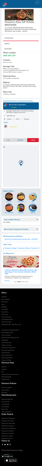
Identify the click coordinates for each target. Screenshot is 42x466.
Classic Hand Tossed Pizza (8, 347)
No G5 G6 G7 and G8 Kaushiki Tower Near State (17, 239)
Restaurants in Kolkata (7, 431)
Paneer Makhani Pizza (7, 332)
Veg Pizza (4, 297)
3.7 (9, 107)
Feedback (4, 369)
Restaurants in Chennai (8, 421)
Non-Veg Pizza (6, 299)
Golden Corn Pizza (6, 345)
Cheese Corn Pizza (6, 322)
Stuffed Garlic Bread (7, 357)
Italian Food (5, 409)
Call (8, 140)
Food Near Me (5, 404)
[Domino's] (21, 4)
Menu (7, 44)
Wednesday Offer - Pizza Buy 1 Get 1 (11, 324)
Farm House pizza (6, 317)
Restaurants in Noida (7, 436)
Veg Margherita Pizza (7, 319)
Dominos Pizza (8, 362)
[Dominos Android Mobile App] (21, 455)
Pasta (3, 304)
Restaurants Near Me (7, 399)
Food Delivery (5, 406)
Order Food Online (7, 411)
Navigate (20, 140)
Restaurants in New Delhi (8, 423)
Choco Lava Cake (6, 335)
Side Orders (5, 302)
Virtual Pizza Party (6, 377)
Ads (3, 372)
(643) (19, 107)
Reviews (8, 49)
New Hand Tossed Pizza (8, 350)
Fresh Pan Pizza (6, 352)
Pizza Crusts (5, 314)
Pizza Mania (5, 309)
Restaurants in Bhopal (24, 248)
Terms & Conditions (7, 387)
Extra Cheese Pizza (6, 342)
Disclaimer (4, 392)
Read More (7, 280)
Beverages (4, 307)
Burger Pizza (5, 312)
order (33, 140)
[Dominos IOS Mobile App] (21, 460)
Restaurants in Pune (7, 438)
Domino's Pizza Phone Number (10, 374)
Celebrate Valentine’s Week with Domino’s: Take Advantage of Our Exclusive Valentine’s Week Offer (21, 272)
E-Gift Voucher (5, 379)
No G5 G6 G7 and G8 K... (18, 105)
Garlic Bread (5, 340)
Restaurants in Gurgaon (8, 426)
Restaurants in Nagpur (11, 248)
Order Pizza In (7, 414)
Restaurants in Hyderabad (8, 428)
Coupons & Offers (6, 360)
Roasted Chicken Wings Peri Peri (10, 337)
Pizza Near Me (5, 401)
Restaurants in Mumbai (8, 433)
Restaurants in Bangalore (8, 418)
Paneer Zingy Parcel (7, 355)
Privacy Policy (5, 390)
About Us (4, 367)
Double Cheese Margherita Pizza (10, 330)
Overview (8, 38)
